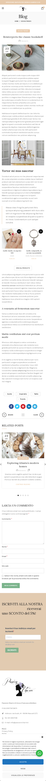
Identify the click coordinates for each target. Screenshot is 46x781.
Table (36, 394)
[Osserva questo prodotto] (19, 231)
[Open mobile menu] (3, 8)
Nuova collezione (36, 256)
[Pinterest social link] (23, 406)
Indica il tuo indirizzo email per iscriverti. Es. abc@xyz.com (19, 643)
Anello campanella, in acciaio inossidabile (34, 252)
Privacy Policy (7, 731)
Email (4, 556)
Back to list (23, 415)
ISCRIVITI (11, 650)
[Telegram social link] (34, 406)
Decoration (23, 458)
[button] (42, 737)
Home (16, 21)
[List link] (23, 718)
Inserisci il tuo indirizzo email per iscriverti (20, 630)
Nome (5, 546)
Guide (9, 394)
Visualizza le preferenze (23, 775)
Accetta (23, 762)
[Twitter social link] (17, 406)
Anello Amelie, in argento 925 (12, 252)
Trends (23, 399)
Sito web (5, 566)
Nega (23, 768)
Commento (7, 519)
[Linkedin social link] (28, 406)
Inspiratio (23, 394)
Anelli (12, 256)
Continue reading (23, 484)
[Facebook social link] (11, 406)
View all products (23, 268)
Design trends (26, 21)
